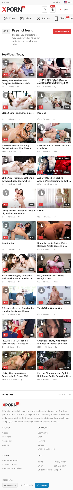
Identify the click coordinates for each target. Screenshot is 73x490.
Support (57, 469)
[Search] (45, 9)
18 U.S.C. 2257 (60, 465)
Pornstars (6, 436)
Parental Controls (9, 464)
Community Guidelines (12, 468)
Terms (40, 461)
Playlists (41, 440)
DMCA (40, 465)
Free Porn (5, 2)
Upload (41, 445)
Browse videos (62, 31)
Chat (40, 436)
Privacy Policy (60, 461)
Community (43, 432)
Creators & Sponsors (46, 448)
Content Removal (9, 460)
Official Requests (45, 469)
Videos (5, 432)
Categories (7, 440)
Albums (5, 445)
